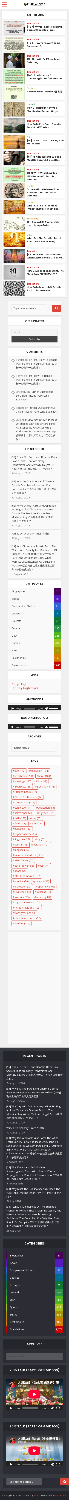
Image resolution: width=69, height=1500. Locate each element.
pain (44, 865)
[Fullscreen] (58, 1408)
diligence (46, 813)
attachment (24, 776)
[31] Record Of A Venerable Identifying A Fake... (43, 223)
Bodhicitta (23, 786)
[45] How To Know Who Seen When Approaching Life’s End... (45, 256)
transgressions (25, 913)
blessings (23, 781)
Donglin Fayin (19, 684)
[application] (34, 706)
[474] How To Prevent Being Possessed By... (44, 44)
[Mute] (46, 708)
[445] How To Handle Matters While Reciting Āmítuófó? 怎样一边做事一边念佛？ (36, 363)
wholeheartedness (28, 918)
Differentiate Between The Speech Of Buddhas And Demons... (43, 192)
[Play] (12, 708)
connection (23, 807)
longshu (22, 849)
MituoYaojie (24, 860)
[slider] (54, 708)
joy (41, 839)
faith (20, 818)
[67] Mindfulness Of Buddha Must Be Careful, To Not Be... (44, 158)
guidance (23, 828)
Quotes (30, 88)
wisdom (22, 923)
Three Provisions (27, 907)
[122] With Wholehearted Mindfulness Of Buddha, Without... (42, 176)
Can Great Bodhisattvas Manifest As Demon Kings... (43, 109)
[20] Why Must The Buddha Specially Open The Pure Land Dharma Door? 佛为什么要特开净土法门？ (33, 1192)
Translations (33, 23)
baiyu (44, 776)
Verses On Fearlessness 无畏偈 (44, 91)
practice (22, 881)
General (31, 104)
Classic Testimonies (28, 797)
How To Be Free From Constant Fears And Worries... (45, 125)
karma (21, 844)
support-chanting (28, 902)
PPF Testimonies (28, 876)
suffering (43, 897)
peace (21, 871)
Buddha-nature (26, 791)
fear (36, 818)
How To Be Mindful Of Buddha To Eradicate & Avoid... (44, 289)
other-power (24, 865)
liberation (41, 844)
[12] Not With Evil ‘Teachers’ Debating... (43, 60)
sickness (44, 891)
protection (23, 886)
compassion (25, 802)
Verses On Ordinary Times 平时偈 (31, 533)
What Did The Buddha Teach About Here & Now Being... (44, 239)
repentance (46, 886)
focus (20, 823)
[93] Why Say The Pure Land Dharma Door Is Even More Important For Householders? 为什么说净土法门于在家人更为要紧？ (33, 1092)
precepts (41, 881)
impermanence (26, 834)
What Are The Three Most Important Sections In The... (43, 207)
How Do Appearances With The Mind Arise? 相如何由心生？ (45, 272)
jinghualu (23, 839)
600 (20, 770)
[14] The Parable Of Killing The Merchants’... (45, 142)
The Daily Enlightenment (25, 688)
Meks (37, 1495)
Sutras (30, 137)
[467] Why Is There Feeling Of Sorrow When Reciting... (44, 28)
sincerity (22, 897)
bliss (42, 781)
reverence (23, 891)
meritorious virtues (29, 855)
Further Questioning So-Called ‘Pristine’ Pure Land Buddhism (34, 395)
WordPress (60, 1495)
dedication (46, 807)
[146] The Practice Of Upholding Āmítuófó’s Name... (45, 77)
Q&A (29, 234)
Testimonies (33, 218)
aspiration (40, 770)
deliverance (24, 813)
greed (37, 823)
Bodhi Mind (46, 786)
